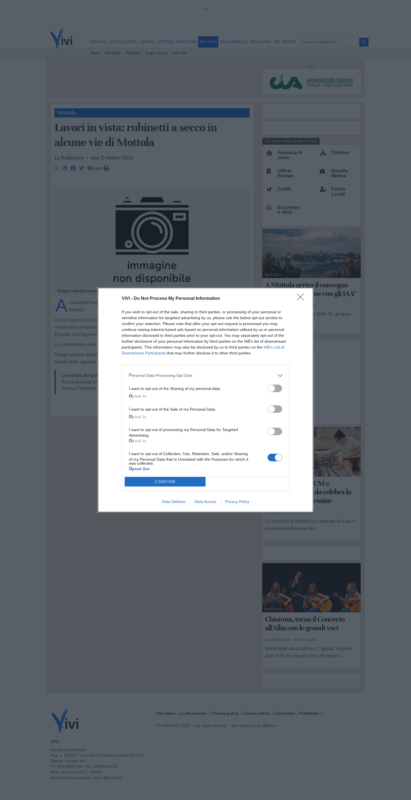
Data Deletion (174, 501)
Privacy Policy (237, 501)
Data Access (205, 501)
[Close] (302, 298)
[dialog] (205, 400)
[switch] (275, 388)
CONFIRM (165, 482)
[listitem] (205, 375)
